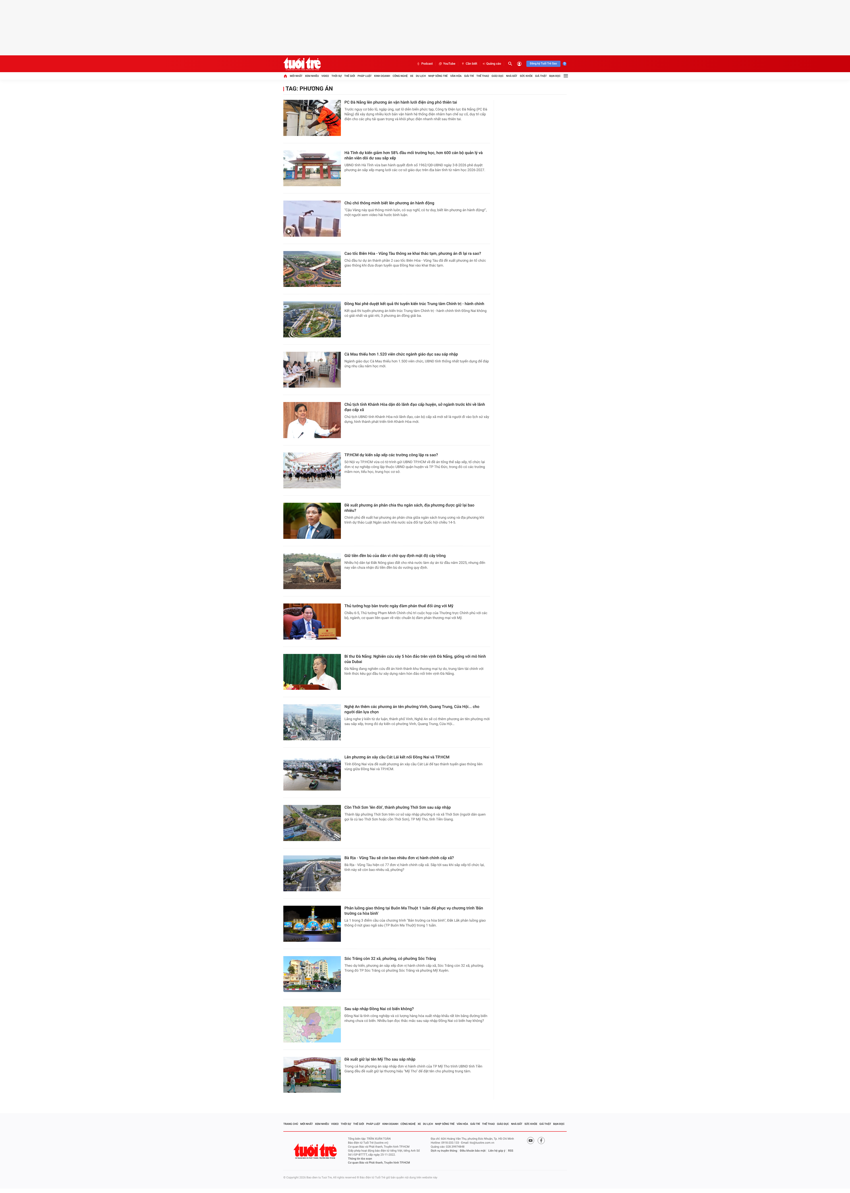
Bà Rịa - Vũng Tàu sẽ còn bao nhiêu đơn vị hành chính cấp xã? (399, 858)
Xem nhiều (312, 75)
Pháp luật (364, 75)
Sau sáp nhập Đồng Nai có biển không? (379, 1009)
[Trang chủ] (285, 76)
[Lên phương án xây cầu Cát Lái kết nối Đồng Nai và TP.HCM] (312, 773)
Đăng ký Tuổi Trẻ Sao (543, 63)
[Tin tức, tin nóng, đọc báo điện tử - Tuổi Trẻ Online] (302, 63)
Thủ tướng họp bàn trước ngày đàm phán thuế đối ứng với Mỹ (398, 606)
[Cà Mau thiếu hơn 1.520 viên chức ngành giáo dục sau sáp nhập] (312, 370)
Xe (411, 75)
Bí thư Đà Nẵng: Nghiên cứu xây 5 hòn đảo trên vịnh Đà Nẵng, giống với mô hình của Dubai (415, 659)
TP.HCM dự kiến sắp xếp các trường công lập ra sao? (391, 455)
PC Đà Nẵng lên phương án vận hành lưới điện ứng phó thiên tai (400, 102)
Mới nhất (296, 75)
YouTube (449, 64)
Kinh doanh (382, 75)
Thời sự (336, 75)
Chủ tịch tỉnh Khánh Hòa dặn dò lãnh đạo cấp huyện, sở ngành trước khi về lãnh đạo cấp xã (414, 407)
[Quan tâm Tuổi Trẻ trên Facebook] (541, 1140)
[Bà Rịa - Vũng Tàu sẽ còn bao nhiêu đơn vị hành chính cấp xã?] (312, 873)
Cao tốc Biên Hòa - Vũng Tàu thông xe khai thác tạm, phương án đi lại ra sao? (412, 253)
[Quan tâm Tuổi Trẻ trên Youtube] (530, 1140)
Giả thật (541, 75)
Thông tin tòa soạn (360, 1158)
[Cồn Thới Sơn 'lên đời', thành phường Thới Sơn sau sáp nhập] (312, 823)
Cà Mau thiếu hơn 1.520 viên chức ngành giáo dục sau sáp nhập (401, 354)
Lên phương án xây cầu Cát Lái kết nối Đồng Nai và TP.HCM (396, 757)
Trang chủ (290, 1123)
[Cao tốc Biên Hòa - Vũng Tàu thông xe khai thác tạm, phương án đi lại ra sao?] (312, 269)
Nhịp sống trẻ (438, 75)
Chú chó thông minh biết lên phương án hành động (389, 203)
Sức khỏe (526, 75)
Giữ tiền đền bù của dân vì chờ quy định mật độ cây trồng (395, 555)
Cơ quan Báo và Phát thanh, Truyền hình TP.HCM (379, 1162)
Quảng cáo (493, 64)
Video (325, 75)
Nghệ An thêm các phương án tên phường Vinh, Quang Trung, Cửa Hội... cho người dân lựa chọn (411, 709)
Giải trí (469, 75)
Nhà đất (511, 75)
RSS (510, 1150)
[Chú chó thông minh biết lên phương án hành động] (312, 219)
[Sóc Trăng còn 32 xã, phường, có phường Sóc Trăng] (312, 974)
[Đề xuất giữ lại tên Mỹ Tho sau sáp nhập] (312, 1075)
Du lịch (421, 75)
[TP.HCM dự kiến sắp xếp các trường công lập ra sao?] (312, 470)
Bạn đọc (555, 75)
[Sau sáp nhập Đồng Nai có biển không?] (312, 1024)
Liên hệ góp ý (496, 1150)
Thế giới (349, 75)
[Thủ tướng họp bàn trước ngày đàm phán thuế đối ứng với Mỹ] (312, 621)
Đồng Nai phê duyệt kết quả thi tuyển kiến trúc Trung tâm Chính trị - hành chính (414, 304)
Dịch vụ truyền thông (444, 1150)
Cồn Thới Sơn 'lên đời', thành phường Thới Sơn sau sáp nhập (397, 807)
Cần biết (471, 64)
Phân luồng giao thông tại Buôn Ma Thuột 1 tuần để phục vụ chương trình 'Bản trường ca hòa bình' (413, 911)
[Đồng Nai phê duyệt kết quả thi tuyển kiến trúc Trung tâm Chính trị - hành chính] (312, 319)
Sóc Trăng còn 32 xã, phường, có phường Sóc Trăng (390, 958)
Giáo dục (498, 75)
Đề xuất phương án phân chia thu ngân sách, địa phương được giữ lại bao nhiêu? (409, 508)
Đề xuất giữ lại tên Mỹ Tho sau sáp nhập (379, 1059)
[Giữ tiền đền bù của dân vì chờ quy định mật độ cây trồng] (312, 571)
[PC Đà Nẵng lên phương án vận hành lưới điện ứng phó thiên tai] (312, 118)
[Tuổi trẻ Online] (316, 1151)
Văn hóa (456, 75)
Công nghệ (400, 75)
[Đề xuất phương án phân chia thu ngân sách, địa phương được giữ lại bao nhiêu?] (312, 521)
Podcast (427, 64)
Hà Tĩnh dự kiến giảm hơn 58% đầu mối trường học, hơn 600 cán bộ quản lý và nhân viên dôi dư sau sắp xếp (413, 155)
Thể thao (482, 75)
